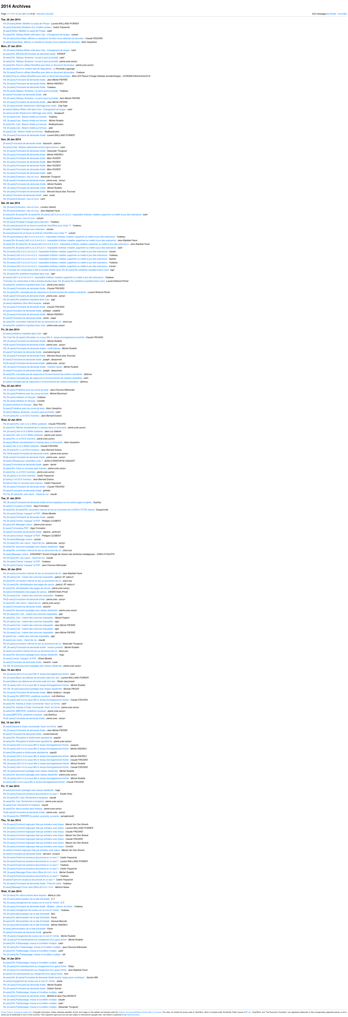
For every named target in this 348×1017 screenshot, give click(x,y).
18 (12, 13)
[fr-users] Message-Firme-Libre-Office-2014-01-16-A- (28, 887)
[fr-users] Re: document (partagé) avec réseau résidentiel (30, 546)
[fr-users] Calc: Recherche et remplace (21, 804)
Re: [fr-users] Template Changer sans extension (26, 221)
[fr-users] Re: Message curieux (17, 524)
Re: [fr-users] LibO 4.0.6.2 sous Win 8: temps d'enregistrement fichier (36, 673)
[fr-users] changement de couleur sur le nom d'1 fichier (29, 981)
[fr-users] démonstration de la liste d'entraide (24, 928)
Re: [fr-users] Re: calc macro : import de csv (24, 542)
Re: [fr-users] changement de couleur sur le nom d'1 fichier (31, 902)
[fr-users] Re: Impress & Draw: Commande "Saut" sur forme (31, 703)
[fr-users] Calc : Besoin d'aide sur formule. (23, 131)
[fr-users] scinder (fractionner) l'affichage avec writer (27, 113)
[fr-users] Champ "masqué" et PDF (19, 658)
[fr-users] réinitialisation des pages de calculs (24, 591)
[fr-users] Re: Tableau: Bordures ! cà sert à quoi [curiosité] (30, 57)
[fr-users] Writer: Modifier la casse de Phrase (24, 30)
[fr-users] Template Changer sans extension (24, 229)
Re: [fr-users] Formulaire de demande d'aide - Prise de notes (32, 883)
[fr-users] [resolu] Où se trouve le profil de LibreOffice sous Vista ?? (35, 232)
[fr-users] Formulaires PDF (16, 528)
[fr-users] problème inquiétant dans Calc (22, 333)
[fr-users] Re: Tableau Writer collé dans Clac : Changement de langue (36, 34)
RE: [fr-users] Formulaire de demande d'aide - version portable (33, 647)
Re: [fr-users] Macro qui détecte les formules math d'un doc (31, 677)
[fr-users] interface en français (17, 404)
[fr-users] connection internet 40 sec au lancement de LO (30, 650)
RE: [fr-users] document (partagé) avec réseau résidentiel (30, 770)
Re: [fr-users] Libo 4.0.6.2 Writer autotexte (23, 431)
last (51, 13)
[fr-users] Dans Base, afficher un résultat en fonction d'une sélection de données (41, 42)
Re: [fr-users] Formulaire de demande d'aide (24, 79)
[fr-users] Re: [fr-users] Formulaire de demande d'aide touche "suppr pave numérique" (44, 977)
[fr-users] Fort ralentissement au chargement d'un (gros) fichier (33, 973)
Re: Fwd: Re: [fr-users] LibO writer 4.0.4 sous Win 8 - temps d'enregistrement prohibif (43, 337)
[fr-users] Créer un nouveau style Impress (23, 482)
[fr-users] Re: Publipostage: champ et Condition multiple (30, 943)
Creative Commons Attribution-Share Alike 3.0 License (140, 1012)
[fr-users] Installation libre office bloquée (22, 303)
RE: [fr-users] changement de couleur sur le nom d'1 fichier (31, 935)
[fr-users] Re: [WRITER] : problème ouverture (24, 710)
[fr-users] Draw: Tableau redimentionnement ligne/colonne (31, 147)
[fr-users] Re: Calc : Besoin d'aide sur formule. (25, 124)
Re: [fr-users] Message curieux (17, 539)
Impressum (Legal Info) (23, 1012)
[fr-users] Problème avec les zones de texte (23, 408)
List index (342, 13)
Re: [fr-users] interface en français (19, 397)
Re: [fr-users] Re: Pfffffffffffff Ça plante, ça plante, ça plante (31, 816)
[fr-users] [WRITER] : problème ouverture (22, 714)
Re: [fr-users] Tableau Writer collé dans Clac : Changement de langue (36, 50)
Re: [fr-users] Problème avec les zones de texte (25, 389)
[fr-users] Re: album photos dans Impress (22, 808)
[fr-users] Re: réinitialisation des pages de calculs (26, 588)
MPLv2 (247, 1012)
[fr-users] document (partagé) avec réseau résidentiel (28, 790)
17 (8, 13)
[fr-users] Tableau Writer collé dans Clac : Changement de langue (34, 109)
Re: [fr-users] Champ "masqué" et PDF (21, 513)
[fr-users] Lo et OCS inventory (17, 479)
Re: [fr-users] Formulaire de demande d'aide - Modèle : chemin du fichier (37, 906)
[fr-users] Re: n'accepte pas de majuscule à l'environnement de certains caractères (42, 374)
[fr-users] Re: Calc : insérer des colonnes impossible (28, 617)
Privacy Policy (6, 1012)
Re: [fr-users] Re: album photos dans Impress (24, 895)
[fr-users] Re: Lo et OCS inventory (19, 438)
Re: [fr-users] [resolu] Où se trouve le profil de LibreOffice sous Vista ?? (37, 225)
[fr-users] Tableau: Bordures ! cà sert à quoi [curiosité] (28, 411)
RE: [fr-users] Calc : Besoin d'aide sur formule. (25, 120)
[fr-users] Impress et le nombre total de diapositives (27, 68)
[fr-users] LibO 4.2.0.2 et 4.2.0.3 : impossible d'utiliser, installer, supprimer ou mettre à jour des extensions (53, 277)
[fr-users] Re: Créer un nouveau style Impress (24, 468)
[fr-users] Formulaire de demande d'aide (22, 94)
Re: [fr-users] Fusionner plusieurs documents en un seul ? (30, 793)
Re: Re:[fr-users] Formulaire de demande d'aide (26, 453)
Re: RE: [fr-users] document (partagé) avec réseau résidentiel (32, 665)
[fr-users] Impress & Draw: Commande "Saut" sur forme (29, 726)
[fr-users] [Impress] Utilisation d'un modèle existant (27, 27)
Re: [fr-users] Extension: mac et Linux (21, 176)
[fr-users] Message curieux (15, 554)
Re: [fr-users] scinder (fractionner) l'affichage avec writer (29, 105)
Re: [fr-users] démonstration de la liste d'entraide (26, 898)
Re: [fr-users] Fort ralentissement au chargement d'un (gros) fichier (34, 966)
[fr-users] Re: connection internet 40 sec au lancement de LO (32, 321)
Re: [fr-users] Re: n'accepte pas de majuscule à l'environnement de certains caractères (44, 292)
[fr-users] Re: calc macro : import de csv (22, 602)
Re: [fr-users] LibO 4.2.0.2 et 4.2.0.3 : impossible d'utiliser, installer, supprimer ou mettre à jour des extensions (55, 251)
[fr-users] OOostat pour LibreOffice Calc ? (23, 460)
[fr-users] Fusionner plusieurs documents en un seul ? (29, 879)
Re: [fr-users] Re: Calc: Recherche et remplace (25, 797)
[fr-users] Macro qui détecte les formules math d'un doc (29, 681)
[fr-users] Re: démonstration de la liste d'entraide (26, 917)
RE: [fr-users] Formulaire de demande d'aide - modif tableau (31, 348)
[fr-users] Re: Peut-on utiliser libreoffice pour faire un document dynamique (38, 65)
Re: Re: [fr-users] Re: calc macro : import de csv (26, 494)
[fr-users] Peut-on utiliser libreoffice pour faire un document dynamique (36, 76)
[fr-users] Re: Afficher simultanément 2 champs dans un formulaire (34, 427)
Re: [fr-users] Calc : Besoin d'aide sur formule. (25, 116)
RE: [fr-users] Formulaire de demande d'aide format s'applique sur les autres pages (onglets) (47, 502)
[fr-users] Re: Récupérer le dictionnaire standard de (27, 737)
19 (16, 13)
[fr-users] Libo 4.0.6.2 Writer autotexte (21, 445)
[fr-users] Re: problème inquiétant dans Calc (24, 284)
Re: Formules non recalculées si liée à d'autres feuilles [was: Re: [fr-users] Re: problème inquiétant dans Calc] (56, 269)
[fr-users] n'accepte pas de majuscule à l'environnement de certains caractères (40, 381)
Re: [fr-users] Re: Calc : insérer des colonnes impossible (30, 613)
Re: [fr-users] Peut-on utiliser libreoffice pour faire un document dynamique (38, 72)
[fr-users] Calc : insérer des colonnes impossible (26, 636)
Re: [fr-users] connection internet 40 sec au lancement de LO (32, 573)
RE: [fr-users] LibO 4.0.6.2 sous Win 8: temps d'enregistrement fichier (36, 685)
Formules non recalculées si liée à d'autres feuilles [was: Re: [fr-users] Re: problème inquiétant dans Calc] (54, 281)
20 (20, 13)
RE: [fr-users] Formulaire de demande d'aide (24, 184)
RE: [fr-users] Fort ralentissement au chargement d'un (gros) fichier (35, 939)
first (38, 13)
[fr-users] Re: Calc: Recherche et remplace (23, 801)
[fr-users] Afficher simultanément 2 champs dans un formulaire (32, 442)
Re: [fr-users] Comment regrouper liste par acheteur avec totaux (33, 824)
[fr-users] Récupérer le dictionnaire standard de (25, 752)
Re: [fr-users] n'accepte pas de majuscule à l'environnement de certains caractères (42, 377)
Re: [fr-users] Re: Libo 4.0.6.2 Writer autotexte (25, 423)
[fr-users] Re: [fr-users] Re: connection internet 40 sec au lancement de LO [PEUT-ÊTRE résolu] (48, 509)
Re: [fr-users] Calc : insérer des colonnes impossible (28, 576)
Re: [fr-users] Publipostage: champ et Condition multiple (30, 999)
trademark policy (133, 1014)
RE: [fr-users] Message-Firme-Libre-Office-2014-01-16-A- (30, 872)
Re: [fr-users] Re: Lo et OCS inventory (21, 415)
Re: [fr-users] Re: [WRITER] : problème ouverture (26, 696)
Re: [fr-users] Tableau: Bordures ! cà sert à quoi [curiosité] (30, 90)
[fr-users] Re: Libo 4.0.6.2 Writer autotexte (23, 434)
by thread (331, 13)
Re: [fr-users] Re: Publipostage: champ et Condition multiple (32, 947)
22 (28, 13)
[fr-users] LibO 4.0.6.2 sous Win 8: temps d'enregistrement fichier (34, 781)
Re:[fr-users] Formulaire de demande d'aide (24, 180)
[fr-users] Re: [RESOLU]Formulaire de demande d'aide (29, 53)
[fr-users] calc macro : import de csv (20, 639)
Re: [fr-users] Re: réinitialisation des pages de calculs (28, 584)
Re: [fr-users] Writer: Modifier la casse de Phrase (26, 23)
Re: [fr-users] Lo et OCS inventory (19, 475)
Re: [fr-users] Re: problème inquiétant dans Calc (26, 273)
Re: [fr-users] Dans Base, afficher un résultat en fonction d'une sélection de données (43, 38)
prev (43, 13)
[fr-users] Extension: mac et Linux (19, 218)
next (47, 13)
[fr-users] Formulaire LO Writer (17, 505)
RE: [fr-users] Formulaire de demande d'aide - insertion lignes (32, 366)
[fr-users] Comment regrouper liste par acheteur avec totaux (31, 850)
